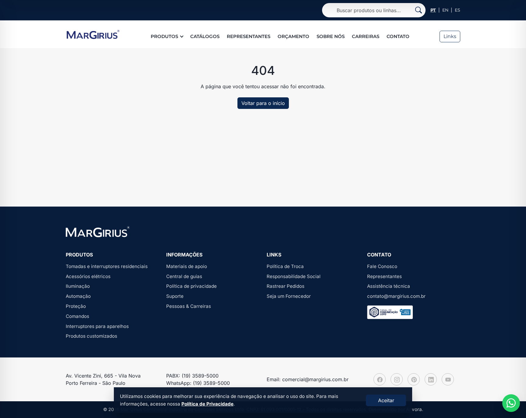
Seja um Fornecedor (289, 296)
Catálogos (204, 36)
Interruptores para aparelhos (97, 326)
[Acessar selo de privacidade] (390, 312)
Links (450, 36)
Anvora (414, 409)
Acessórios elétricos (88, 276)
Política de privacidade (191, 286)
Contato (398, 36)
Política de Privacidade (207, 404)
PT (433, 10)
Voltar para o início (263, 103)
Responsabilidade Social (294, 276)
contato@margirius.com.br (396, 296)
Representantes (248, 36)
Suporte (175, 296)
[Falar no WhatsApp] (511, 403)
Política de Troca (285, 266)
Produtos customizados (91, 336)
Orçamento (293, 36)
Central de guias (184, 276)
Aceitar (386, 400)
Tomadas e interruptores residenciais (107, 266)
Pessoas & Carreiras (188, 306)
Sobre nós (331, 36)
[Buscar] (418, 10)
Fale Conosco (382, 266)
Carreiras (365, 36)
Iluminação (78, 286)
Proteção (76, 306)
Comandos (77, 316)
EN (445, 10)
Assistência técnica (388, 286)
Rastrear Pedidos (285, 286)
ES (457, 10)
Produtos (164, 36)
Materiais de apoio (186, 266)
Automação (78, 296)
